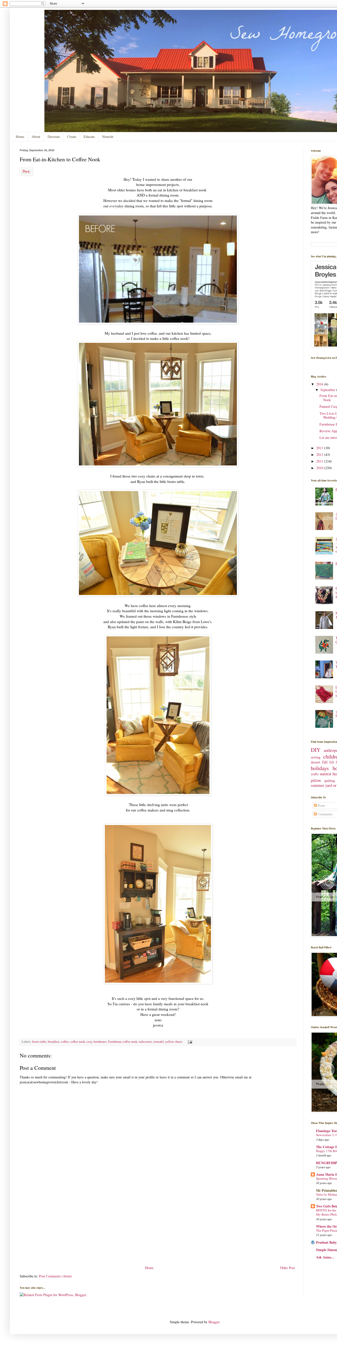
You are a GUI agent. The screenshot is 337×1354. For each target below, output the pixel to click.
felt (331, 762)
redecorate (145, 1042)
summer (317, 785)
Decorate (54, 136)
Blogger (213, 1322)
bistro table (39, 1042)
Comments (325, 814)
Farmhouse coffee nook (122, 1042)
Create (71, 136)
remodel (158, 1042)
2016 (320, 384)
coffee (65, 1042)
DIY (315, 749)
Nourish (107, 136)
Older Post (287, 1267)
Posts (321, 805)
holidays (320, 768)
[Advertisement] (158, 1227)
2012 (320, 454)
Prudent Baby (326, 1242)
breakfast (53, 1042)
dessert (315, 762)
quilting (329, 780)
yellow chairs (173, 1042)
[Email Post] (189, 1042)
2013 (320, 448)
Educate (89, 136)
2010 (320, 467)
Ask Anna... (325, 1257)
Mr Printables (326, 1190)
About (36, 136)
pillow (316, 780)
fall (325, 762)
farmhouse (100, 1042)
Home (20, 136)
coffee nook (77, 1042)
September (328, 389)
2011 (320, 461)
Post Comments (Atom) (55, 1276)
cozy (89, 1042)
